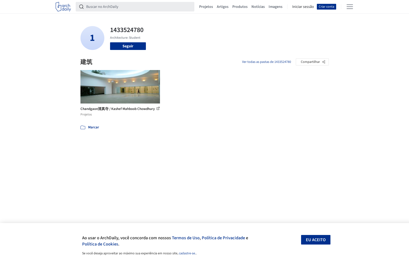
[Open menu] (350, 7)
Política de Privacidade (223, 238)
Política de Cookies (100, 244)
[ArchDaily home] (63, 6)
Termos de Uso (186, 238)
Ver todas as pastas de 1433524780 (266, 62)
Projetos (206, 6)
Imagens (275, 6)
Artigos (222, 6)
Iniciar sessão (303, 6)
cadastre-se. (187, 253)
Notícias (258, 6)
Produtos (240, 6)
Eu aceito (316, 240)
